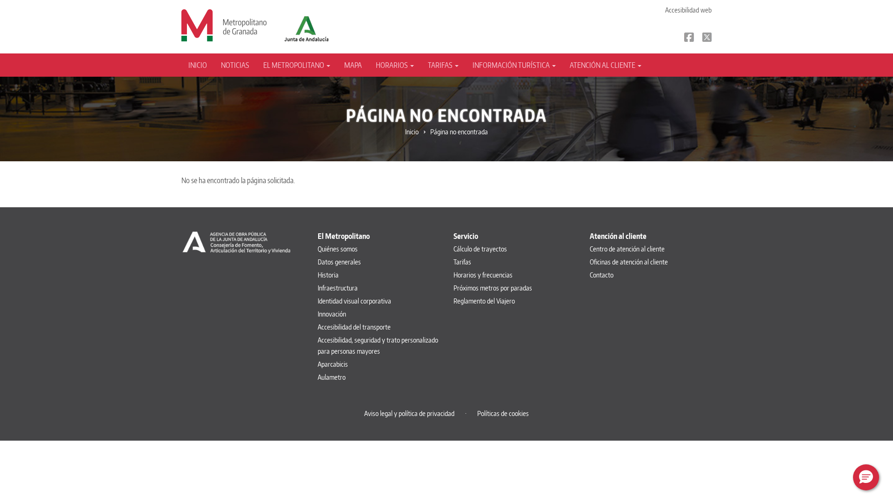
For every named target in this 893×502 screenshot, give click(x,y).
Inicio (197, 65)
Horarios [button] (392, 65)
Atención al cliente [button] (603, 65)
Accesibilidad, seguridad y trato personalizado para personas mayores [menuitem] (378, 346)
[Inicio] (224, 24)
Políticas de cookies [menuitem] (503, 413)
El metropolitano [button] (294, 65)
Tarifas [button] (441, 65)
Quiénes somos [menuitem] (338, 248)
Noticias (235, 65)
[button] (866, 477)
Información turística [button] (512, 65)
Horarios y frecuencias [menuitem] (483, 275)
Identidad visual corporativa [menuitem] (354, 301)
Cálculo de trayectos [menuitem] (480, 248)
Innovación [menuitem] (332, 314)
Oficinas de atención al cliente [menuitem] (629, 262)
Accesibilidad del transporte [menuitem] (354, 327)
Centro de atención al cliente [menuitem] (627, 248)
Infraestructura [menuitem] (338, 288)
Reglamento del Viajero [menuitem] (484, 301)
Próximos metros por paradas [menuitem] (492, 288)
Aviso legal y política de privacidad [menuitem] (409, 413)
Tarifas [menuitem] (462, 262)
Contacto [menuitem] (601, 275)
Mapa (353, 65)
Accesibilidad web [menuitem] (688, 10)
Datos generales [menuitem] (339, 262)
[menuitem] (201, 65)
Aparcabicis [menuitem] (333, 364)
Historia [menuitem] (328, 275)
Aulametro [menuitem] (332, 377)
